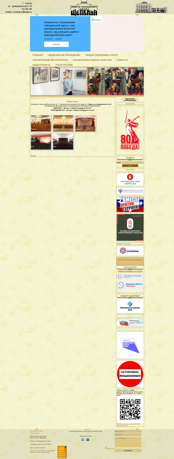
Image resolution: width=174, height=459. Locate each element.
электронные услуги (130, 271)
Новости (122, 59)
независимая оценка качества (92, 59)
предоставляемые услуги (101, 55)
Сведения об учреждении (64, 55)
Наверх (33, 156)
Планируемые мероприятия (50, 59)
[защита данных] (130, 312)
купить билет (130, 103)
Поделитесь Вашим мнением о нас (130, 260)
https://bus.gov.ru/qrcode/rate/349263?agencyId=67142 (129, 424)
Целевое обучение (124, 243)
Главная (38, 55)
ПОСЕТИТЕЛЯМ (64, 64)
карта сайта (130, 169)
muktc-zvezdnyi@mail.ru (37, 447)
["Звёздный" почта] (87, 440)
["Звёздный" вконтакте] (82, 440)
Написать (56, 44)
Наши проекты (42, 64)
